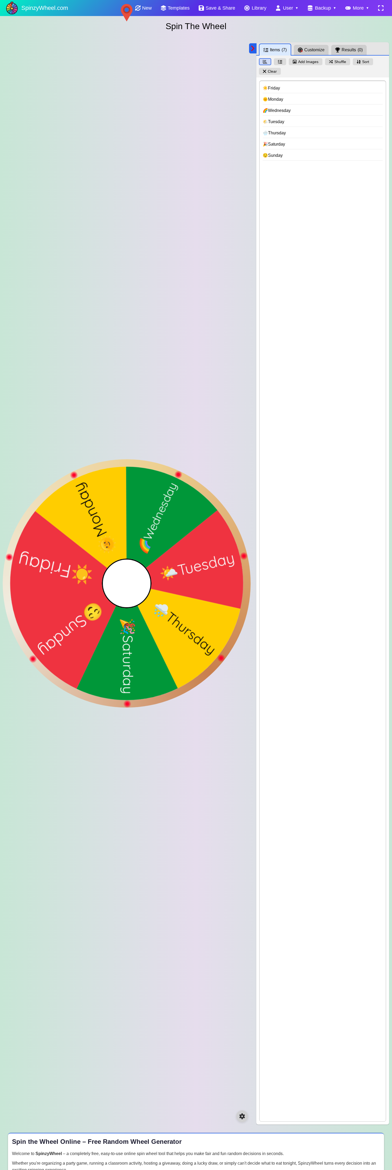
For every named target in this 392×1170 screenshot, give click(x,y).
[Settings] (242, 1116)
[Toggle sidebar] (253, 48)
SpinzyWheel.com (44, 8)
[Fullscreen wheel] (381, 8)
